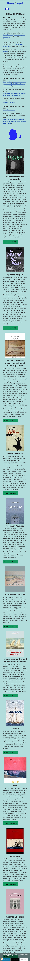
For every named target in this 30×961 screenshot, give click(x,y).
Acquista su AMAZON (10, 242)
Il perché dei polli (16, 95)
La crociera (16, 86)
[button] (2, 959)
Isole (4, 82)
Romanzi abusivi (8, 93)
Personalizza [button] (23, 959)
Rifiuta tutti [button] (15, 959)
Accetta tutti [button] (6, 959)
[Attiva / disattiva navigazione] (7, 9)
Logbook (9, 82)
